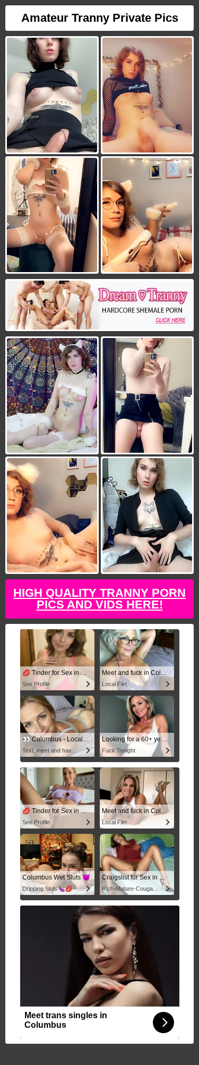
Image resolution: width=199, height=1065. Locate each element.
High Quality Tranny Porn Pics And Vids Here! (99, 598)
